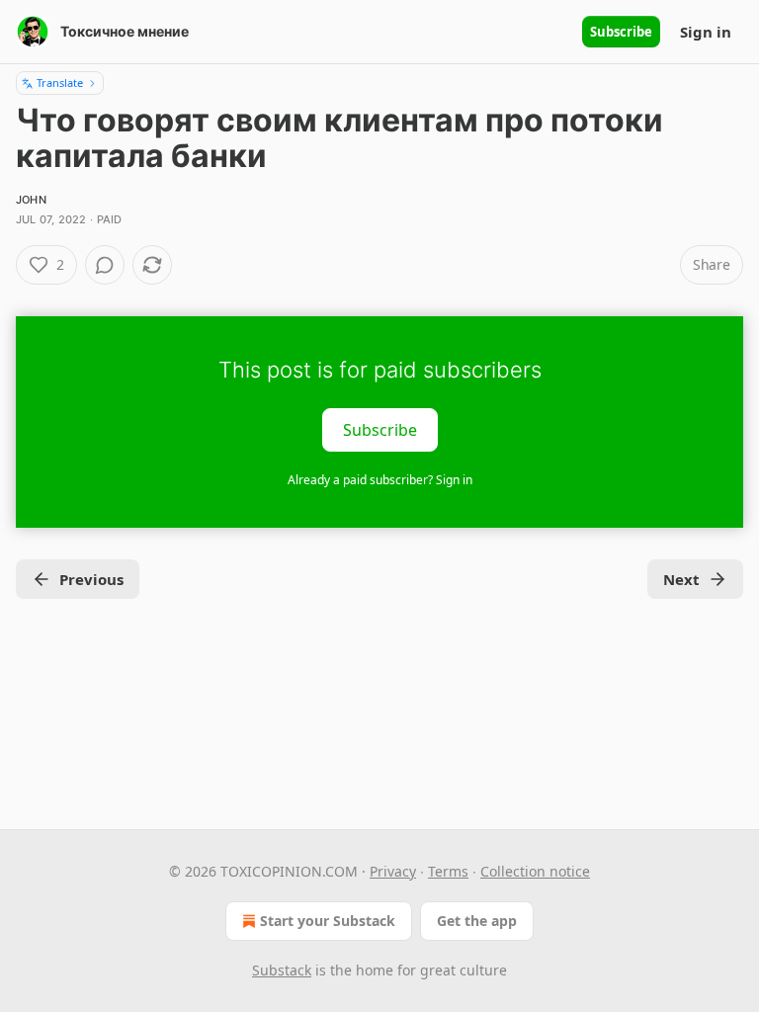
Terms (448, 871)
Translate (60, 82)
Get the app (477, 920)
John (31, 200)
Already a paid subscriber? (380, 479)
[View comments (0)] (105, 265)
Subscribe (621, 32)
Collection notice (535, 871)
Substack (281, 970)
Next (681, 579)
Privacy (393, 871)
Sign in (705, 32)
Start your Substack (327, 920)
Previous (91, 579)
